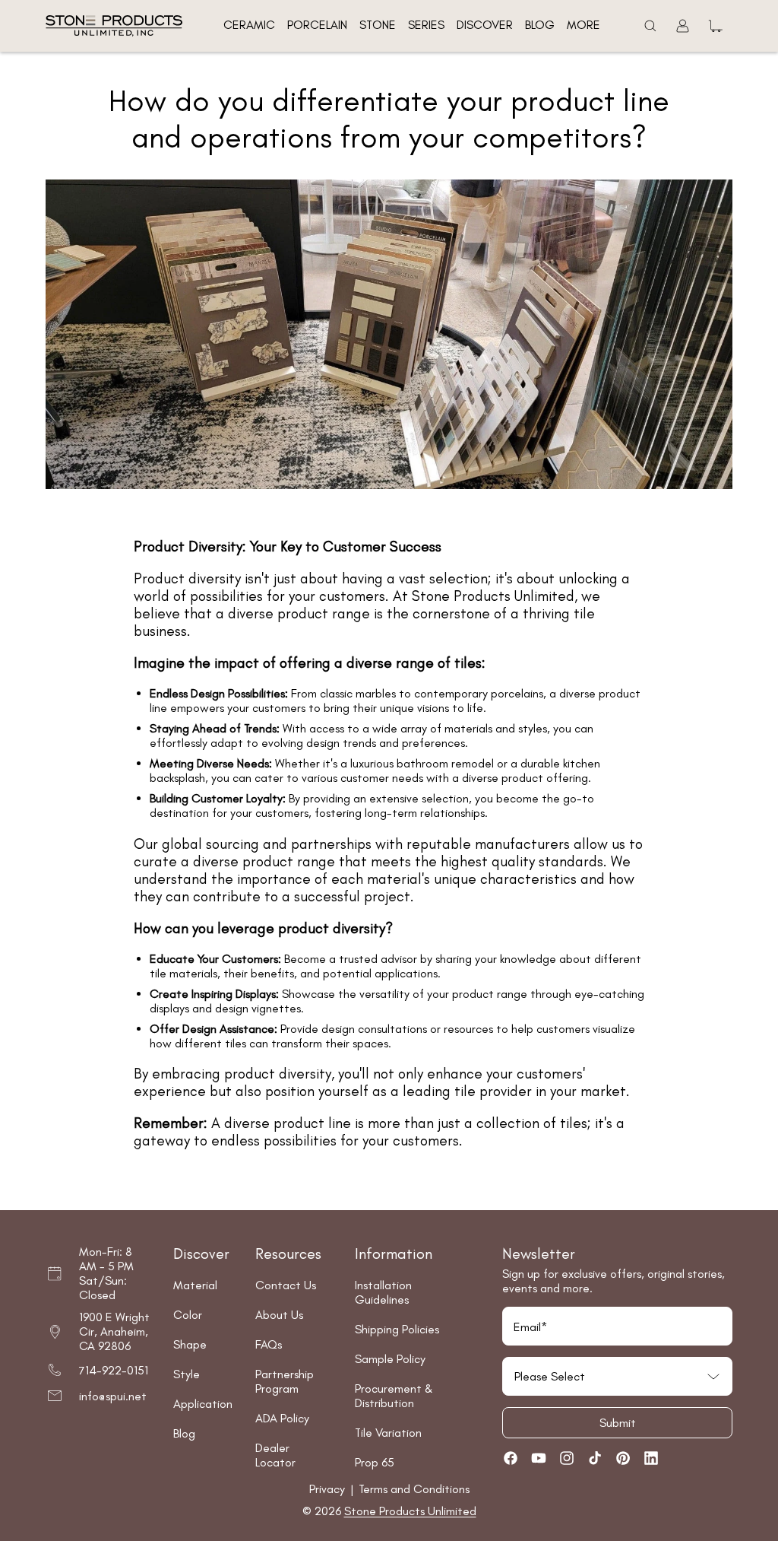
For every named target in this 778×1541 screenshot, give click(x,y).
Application (202, 1403)
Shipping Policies (397, 1329)
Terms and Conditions (414, 1489)
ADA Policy (282, 1418)
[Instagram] (566, 1458)
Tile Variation (388, 1432)
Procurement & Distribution (394, 1395)
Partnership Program (284, 1381)
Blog (184, 1433)
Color (187, 1314)
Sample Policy (390, 1359)
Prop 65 (374, 1462)
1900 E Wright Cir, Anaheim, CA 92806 (114, 1331)
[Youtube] (538, 1458)
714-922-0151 (113, 1370)
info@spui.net (113, 1396)
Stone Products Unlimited (410, 1511)
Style (186, 1374)
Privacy (328, 1489)
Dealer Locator (275, 1455)
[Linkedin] (651, 1458)
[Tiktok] (595, 1458)
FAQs (268, 1344)
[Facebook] (510, 1458)
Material (195, 1285)
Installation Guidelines (383, 1292)
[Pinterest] (623, 1458)
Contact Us (285, 1285)
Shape (190, 1344)
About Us (279, 1314)
